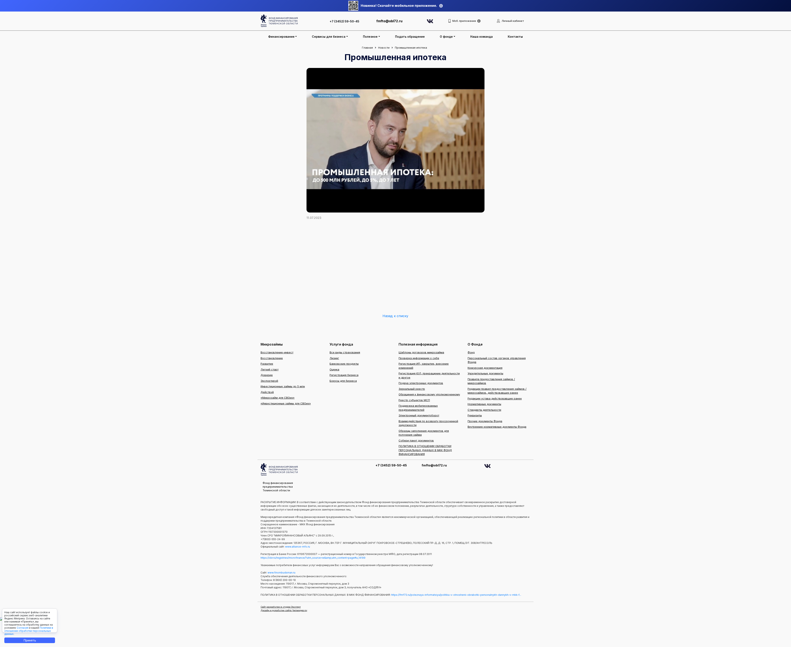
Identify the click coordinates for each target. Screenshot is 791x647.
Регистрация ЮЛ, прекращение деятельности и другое (429, 375)
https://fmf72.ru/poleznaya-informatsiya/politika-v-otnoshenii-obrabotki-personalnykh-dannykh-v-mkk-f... (456, 594)
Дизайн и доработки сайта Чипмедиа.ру (284, 610)
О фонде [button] (446, 36)
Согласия (22, 627)
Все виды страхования (345, 352)
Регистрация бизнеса (344, 375)
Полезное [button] (370, 36)
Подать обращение (410, 36)
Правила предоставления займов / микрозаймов (491, 381)
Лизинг (334, 358)
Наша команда (481, 36)
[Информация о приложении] (479, 21)
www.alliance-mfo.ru (297, 546)
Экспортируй (269, 380)
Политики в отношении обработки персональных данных (28, 630)
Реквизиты (475, 415)
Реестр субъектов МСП (414, 400)
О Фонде (475, 344)
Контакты (515, 36)
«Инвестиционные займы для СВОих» (286, 403)
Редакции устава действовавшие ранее (495, 398)
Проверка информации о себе (419, 358)
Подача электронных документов (421, 383)
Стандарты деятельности (484, 409)
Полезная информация (418, 344)
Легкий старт (269, 369)
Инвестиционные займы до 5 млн (283, 386)
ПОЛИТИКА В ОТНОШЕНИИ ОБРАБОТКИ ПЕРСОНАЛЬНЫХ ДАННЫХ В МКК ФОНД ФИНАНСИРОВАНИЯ (425, 450)
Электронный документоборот (419, 415)
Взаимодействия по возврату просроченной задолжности (428, 423)
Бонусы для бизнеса (343, 380)
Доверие (267, 375)
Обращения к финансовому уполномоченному (429, 394)
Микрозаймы (272, 344)
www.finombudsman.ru (281, 572)
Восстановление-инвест (277, 352)
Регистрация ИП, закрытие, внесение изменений (424, 365)
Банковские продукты (344, 363)
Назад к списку (395, 316)
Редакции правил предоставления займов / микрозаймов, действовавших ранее (497, 391)
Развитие (267, 363)
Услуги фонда (341, 344)
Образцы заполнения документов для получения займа (424, 433)
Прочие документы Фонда (485, 421)
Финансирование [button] (281, 36)
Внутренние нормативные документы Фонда (497, 426)
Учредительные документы (485, 373)
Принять (29, 640)
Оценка (334, 369)
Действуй (267, 392)
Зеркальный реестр (412, 388)
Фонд (471, 352)
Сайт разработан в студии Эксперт (281, 606)
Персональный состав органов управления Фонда (497, 360)
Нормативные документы (484, 404)
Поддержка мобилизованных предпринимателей (418, 407)
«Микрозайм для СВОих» (278, 397)
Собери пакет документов (416, 440)
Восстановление (272, 358)
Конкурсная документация (485, 367)
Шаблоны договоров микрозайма (421, 352)
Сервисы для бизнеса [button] (328, 36)
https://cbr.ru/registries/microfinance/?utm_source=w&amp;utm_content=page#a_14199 (313, 557)
